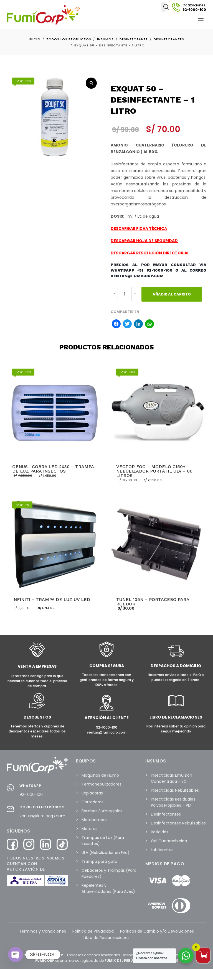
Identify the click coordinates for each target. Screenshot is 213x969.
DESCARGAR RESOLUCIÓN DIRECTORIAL (150, 253)
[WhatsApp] (149, 324)
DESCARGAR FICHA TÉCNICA (139, 228)
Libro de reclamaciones (175, 717)
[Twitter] (127, 324)
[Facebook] (116, 324)
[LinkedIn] (138, 324)
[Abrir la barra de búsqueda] (166, 7)
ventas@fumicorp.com (42, 816)
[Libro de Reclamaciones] (176, 707)
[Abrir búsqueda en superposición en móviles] (163, 7)
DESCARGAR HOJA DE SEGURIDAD (144, 241)
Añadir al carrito (172, 294)
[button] (91, 83)
